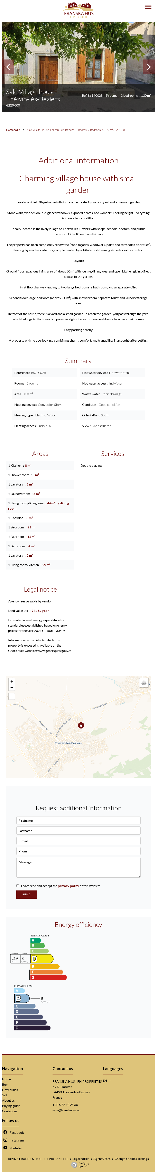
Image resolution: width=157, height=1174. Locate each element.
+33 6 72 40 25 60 (65, 1105)
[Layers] (143, 682)
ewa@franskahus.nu (66, 1110)
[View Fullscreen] (12, 696)
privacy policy (68, 886)
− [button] (11, 687)
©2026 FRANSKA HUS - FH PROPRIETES (38, 1159)
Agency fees (102, 1159)
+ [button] (11, 681)
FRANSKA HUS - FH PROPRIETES (77, 1081)
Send (26, 894)
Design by (84, 1165)
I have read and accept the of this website (60, 886)
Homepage (13, 129)
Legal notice (80, 1159)
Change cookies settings (132, 1159)
